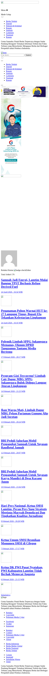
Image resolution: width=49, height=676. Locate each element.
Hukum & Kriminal (14, 26)
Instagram (10, 626)
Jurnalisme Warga (13, 659)
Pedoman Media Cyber (15, 617)
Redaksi (9, 613)
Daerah (9, 23)
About (8, 639)
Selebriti (9, 30)
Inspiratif (9, 657)
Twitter (9, 624)
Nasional (9, 35)
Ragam (9, 28)
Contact (9, 633)
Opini (8, 662)
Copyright (10, 615)
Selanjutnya (5, 595)
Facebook (10, 621)
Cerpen (9, 655)
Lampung (10, 33)
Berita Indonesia (12, 644)
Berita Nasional (12, 648)
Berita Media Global (14, 646)
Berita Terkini (11, 21)
